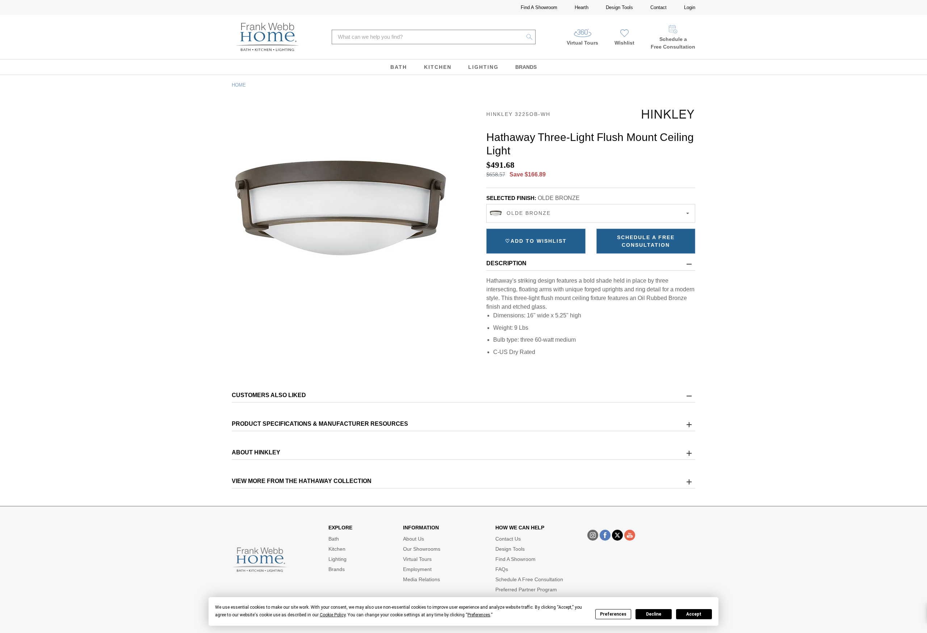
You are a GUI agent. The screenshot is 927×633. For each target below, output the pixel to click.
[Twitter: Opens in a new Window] (617, 535)
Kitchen (438, 67)
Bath (398, 67)
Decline (653, 614)
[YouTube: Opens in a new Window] (629, 535)
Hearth (581, 7)
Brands (526, 67)
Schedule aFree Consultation (673, 43)
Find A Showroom (539, 7)
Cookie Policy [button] (332, 614)
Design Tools (619, 7)
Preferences (613, 614)
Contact (658, 7)
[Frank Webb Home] (267, 37)
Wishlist (624, 43)
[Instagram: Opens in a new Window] (592, 535)
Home (239, 85)
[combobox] (590, 213)
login (689, 7)
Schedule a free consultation (646, 241)
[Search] (530, 37)
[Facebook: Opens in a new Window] (605, 535)
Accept (693, 614)
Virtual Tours (582, 43)
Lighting (483, 67)
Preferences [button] (478, 614)
